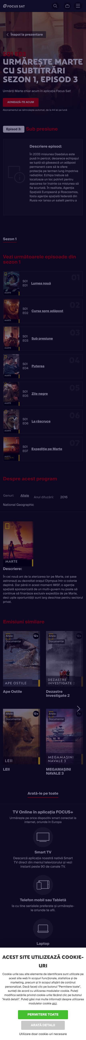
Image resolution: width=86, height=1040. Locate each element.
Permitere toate (43, 1014)
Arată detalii (43, 1025)
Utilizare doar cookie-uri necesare (43, 1034)
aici (54, 1003)
